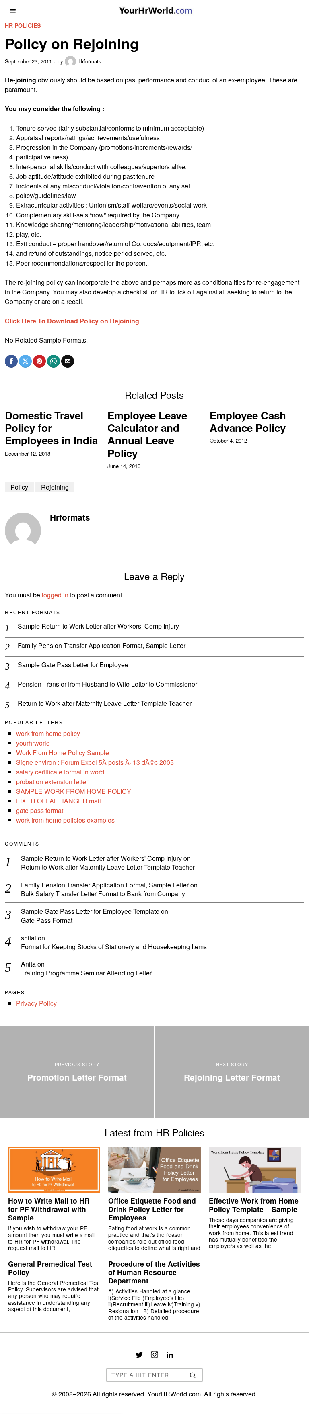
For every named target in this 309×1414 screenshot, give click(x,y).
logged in (55, 594)
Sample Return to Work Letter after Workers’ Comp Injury (98, 626)
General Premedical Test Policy (50, 1267)
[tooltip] (11, 361)
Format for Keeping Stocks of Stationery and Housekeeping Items (114, 947)
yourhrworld (33, 743)
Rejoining (55, 487)
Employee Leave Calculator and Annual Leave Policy (147, 434)
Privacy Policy (36, 1003)
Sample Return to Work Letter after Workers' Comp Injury (101, 858)
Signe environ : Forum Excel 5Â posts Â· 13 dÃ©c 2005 (95, 762)
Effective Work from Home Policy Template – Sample (254, 1204)
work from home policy (48, 733)
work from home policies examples (65, 820)
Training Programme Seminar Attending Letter (86, 973)
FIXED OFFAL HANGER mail (58, 800)
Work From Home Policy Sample (62, 752)
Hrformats (89, 61)
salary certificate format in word (60, 771)
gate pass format (39, 810)
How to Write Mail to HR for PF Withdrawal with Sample (49, 1209)
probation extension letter (52, 781)
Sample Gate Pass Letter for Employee (73, 665)
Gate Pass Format (46, 920)
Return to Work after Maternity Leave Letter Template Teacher (105, 703)
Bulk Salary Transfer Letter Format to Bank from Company (103, 894)
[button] (193, 1375)
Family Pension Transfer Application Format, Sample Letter (101, 646)
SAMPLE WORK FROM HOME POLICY (73, 791)
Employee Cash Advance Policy (248, 421)
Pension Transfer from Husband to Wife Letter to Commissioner (107, 684)
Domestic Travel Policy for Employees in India (51, 428)
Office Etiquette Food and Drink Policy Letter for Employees (152, 1209)
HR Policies (23, 25)
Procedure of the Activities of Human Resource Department (154, 1272)
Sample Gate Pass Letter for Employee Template (90, 911)
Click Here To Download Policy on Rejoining (72, 320)
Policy (19, 487)
